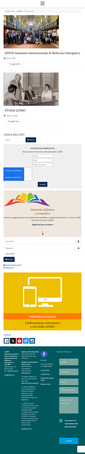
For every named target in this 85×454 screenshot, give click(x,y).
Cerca (32, 140)
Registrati (10, 267)
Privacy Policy (45, 370)
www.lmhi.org (25, 373)
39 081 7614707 (13, 371)
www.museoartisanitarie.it (30, 383)
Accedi (10, 259)
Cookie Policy (45, 374)
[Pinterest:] (19, 341)
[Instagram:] (32, 341)
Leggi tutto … (16, 64)
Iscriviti (42, 184)
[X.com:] (13, 341)
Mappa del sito (45, 384)
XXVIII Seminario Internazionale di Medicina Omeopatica (42, 53)
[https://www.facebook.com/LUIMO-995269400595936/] (44, 354)
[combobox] (15, 139)
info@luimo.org (9, 375)
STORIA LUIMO (15, 110)
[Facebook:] (6, 341)
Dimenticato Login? (14, 265)
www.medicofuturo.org (42, 316)
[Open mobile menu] (42, 3)
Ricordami (10, 254)
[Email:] (26, 341)
